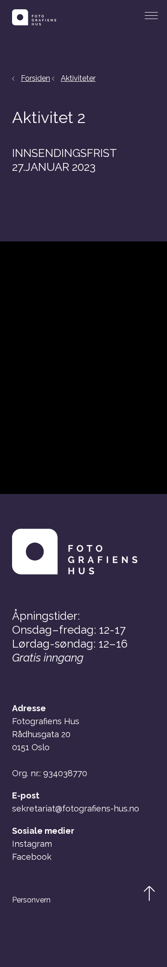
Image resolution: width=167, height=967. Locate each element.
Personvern (31, 900)
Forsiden (35, 78)
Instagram (32, 844)
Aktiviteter (78, 78)
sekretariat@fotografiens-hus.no (75, 808)
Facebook (31, 857)
